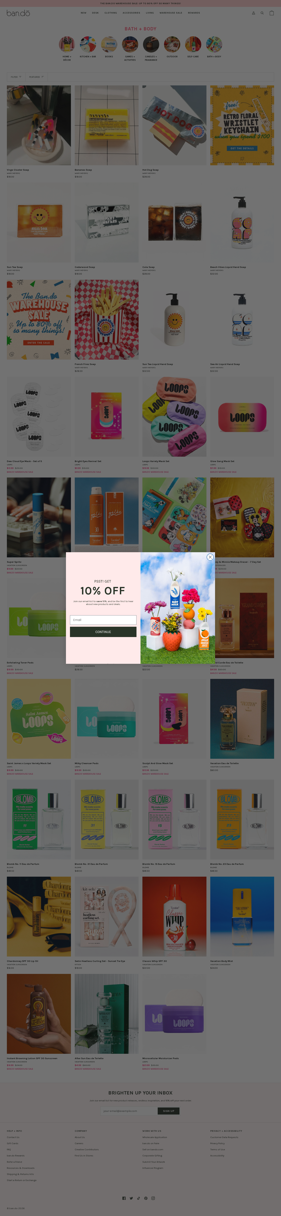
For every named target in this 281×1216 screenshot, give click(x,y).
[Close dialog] (210, 557)
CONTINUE (103, 632)
